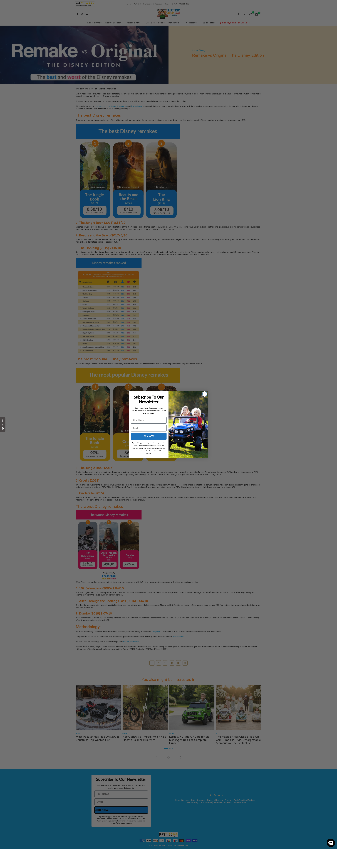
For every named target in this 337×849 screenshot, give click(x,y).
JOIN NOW (149, 436)
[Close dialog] (204, 394)
